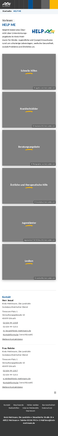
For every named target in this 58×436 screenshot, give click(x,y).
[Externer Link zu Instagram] (15, 431)
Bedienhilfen (14, 408)
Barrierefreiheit (48, 405)
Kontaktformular (11, 335)
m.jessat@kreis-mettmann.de (16, 331)
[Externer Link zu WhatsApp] (42, 431)
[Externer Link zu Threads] (22, 431)
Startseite (7, 11)
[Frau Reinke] (29, 368)
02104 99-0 (32, 420)
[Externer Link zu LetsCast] (49, 431)
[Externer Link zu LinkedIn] (29, 431)
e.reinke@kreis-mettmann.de (16, 379)
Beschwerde (18, 405)
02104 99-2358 (10, 323)
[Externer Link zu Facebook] (9, 431)
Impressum (30, 411)
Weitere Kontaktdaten (12, 339)
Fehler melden (33, 405)
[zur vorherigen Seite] (54, 392)
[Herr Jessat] (29, 320)
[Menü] (54, 4)
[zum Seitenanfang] (55, 392)
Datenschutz (47, 408)
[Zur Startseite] (7, 4)
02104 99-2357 (10, 371)
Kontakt (7, 405)
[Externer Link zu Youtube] (35, 431)
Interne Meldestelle (31, 408)
